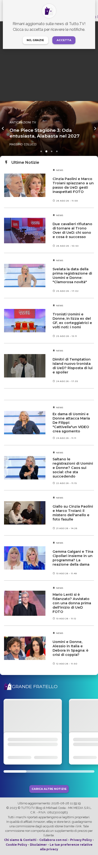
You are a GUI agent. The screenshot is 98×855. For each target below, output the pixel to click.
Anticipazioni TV (23, 122)
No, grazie (35, 40)
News (59, 170)
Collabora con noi (53, 840)
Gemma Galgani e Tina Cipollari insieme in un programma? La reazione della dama (73, 558)
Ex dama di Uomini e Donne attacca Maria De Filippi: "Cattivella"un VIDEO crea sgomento (71, 422)
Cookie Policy (16, 844)
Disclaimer (38, 844)
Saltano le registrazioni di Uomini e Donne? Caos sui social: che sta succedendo (73, 467)
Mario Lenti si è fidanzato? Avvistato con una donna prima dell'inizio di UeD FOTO (72, 603)
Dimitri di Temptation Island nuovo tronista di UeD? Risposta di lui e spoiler (73, 365)
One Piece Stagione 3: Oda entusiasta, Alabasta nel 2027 (44, 133)
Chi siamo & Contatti (20, 840)
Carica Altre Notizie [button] (49, 789)
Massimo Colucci (23, 144)
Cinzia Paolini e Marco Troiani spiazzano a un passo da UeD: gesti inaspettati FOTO (73, 185)
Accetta (64, 40)
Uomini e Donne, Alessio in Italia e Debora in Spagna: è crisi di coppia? (70, 648)
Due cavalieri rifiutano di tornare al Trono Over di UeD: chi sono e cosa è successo (72, 230)
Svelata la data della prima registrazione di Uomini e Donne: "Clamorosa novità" (72, 275)
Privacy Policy (81, 840)
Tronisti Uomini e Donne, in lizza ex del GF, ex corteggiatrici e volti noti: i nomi (72, 320)
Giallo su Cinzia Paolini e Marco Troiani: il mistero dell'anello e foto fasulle (73, 512)
